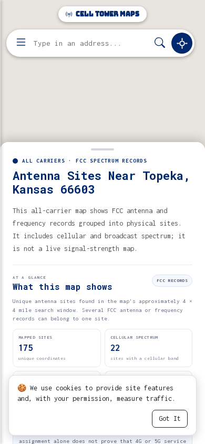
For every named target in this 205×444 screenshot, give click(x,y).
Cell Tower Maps (106, 14)
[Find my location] (181, 43)
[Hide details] (102, 148)
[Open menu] (21, 43)
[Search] (159, 43)
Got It (170, 418)
